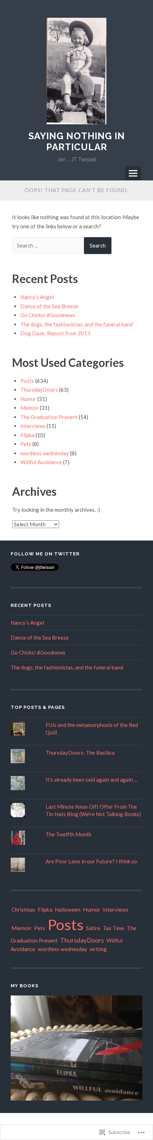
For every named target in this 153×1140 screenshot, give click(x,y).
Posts (27, 381)
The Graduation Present (49, 417)
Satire (93, 928)
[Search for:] (48, 245)
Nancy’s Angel (37, 297)
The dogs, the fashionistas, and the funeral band (76, 324)
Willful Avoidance (41, 462)
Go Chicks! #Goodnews (47, 315)
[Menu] (133, 173)
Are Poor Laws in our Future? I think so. (92, 861)
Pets (25, 444)
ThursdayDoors (39, 389)
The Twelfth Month (68, 834)
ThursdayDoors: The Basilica (80, 752)
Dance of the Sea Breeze (49, 306)
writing (98, 949)
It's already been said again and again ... (91, 779)
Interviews (33, 426)
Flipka (27, 435)
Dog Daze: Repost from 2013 (55, 333)
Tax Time (113, 928)
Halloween (67, 909)
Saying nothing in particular (76, 141)
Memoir (29, 408)
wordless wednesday (44, 453)
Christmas (23, 909)
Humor (28, 399)
